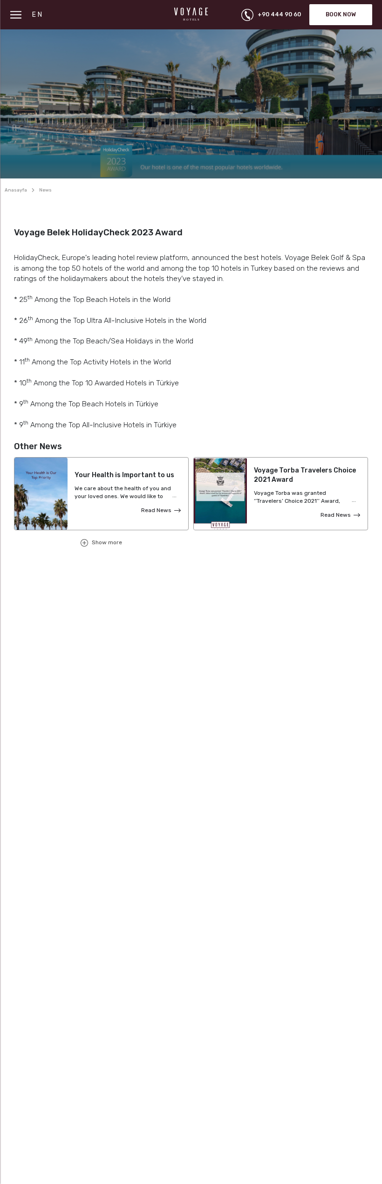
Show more (106, 542)
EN (37, 15)
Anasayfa (16, 190)
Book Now (341, 14)
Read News (156, 510)
